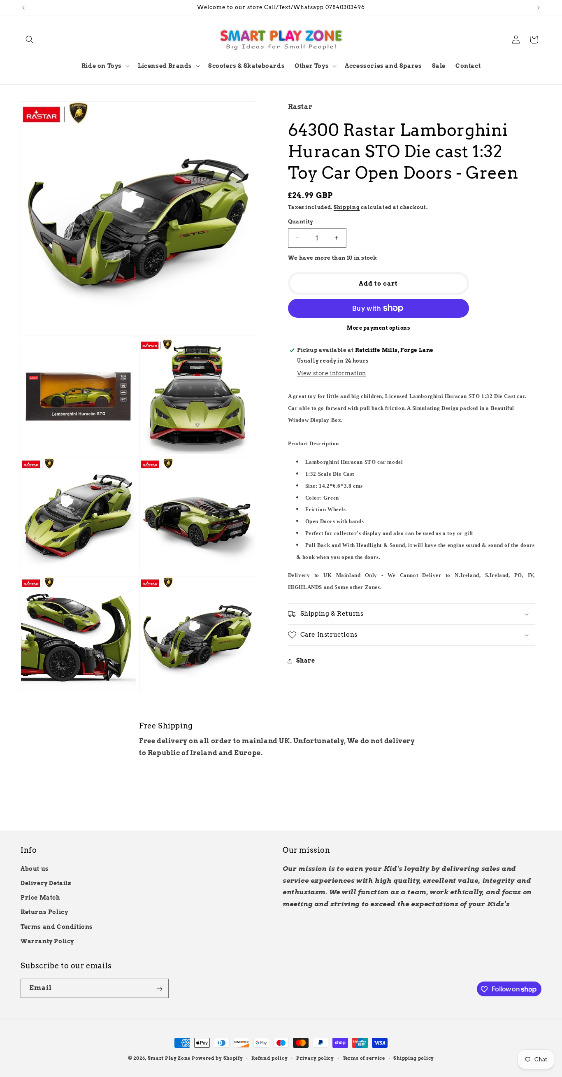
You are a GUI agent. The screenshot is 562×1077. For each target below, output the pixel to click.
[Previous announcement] (23, 8)
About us (35, 868)
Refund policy (269, 1058)
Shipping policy (413, 1058)
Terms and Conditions (57, 926)
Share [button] (305, 660)
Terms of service (364, 1058)
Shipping (347, 207)
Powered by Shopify (217, 1058)
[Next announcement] (538, 8)
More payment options (378, 328)
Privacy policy (315, 1058)
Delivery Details (46, 883)
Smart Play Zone (169, 1058)
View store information (331, 373)
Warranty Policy (47, 941)
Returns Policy (44, 912)
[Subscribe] (159, 988)
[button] (30, 39)
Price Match (40, 897)
